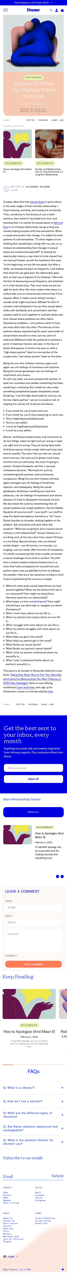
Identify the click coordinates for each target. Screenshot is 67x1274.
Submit (57, 1175)
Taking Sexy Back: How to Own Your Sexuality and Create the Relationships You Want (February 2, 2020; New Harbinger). (32, 679)
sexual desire (37, 201)
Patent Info (41, 1223)
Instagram (40, 1200)
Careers (7, 1226)
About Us (7, 1218)
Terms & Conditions (45, 1218)
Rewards (7, 1200)
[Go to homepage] (33, 10)
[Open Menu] (5, 10)
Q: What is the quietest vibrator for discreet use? (28, 1142)
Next (62, 876)
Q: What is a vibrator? (18, 1088)
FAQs (5, 1198)
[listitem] (35, 851)
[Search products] (51, 10)
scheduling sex (37, 601)
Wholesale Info (11, 1236)
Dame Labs (8, 1228)
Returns (7, 1195)
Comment (11, 955)
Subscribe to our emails (23, 1157)
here (50, 691)
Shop (5, 1192)
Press (6, 1231)
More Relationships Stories (22, 799)
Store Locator (10, 1223)
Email (9, 915)
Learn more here (26, 687)
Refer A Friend (11, 1203)
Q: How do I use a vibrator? (22, 1101)
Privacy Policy (43, 1221)
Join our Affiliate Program (13, 1240)
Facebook (39, 1195)
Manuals (7, 1234)
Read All (33, 812)
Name (9, 901)
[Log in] (56, 10)
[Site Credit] (63, 1269)
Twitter (39, 1198)
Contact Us (8, 1221)
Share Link (57, 120)
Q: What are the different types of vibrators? (27, 1114)
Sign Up (33, 779)
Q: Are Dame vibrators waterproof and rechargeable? (30, 1128)
